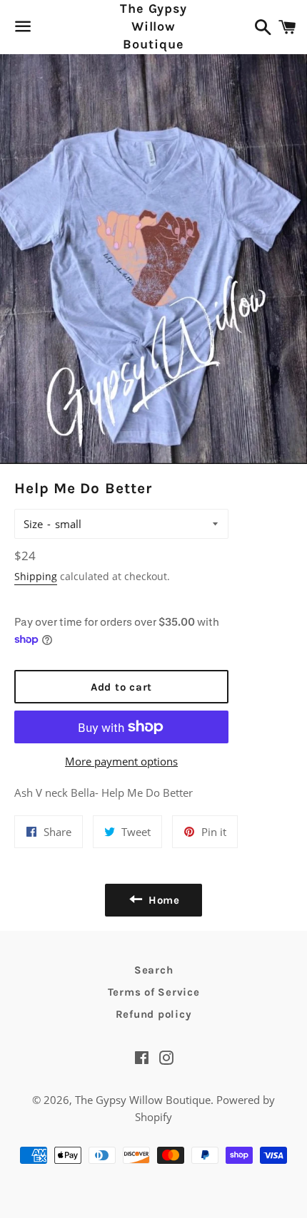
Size (33, 524)
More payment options (121, 761)
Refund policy (154, 1014)
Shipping (35, 576)
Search (153, 970)
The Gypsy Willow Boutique (153, 26)
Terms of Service (154, 992)
